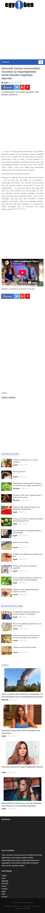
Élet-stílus (5, 883)
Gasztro (4, 886)
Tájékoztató (37, 906)
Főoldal (6, 62)
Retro (3, 894)
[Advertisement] (22, 35)
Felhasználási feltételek (22, 908)
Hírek (3, 878)
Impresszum (26, 906)
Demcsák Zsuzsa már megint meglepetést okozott (22, 767)
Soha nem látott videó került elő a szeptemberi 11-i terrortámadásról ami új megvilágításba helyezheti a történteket (22, 696)
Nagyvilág (5, 881)
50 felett (4, 897)
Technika (4, 889)
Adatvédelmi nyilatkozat (12, 906)
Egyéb (4, 891)
